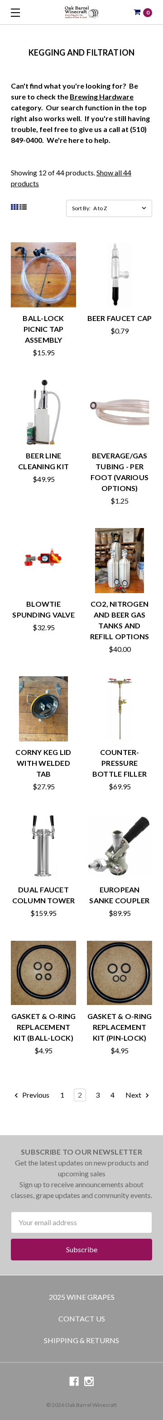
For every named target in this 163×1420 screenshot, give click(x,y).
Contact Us (81, 1318)
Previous (35, 1094)
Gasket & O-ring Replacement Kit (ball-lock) (43, 1027)
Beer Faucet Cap (119, 318)
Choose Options (119, 434)
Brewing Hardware (102, 96)
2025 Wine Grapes (82, 1297)
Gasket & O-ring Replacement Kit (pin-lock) (119, 1027)
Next (134, 1094)
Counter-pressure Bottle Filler (119, 763)
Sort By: (81, 208)
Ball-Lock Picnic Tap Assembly (43, 329)
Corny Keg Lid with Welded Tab (43, 763)
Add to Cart (43, 297)
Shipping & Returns (81, 1340)
